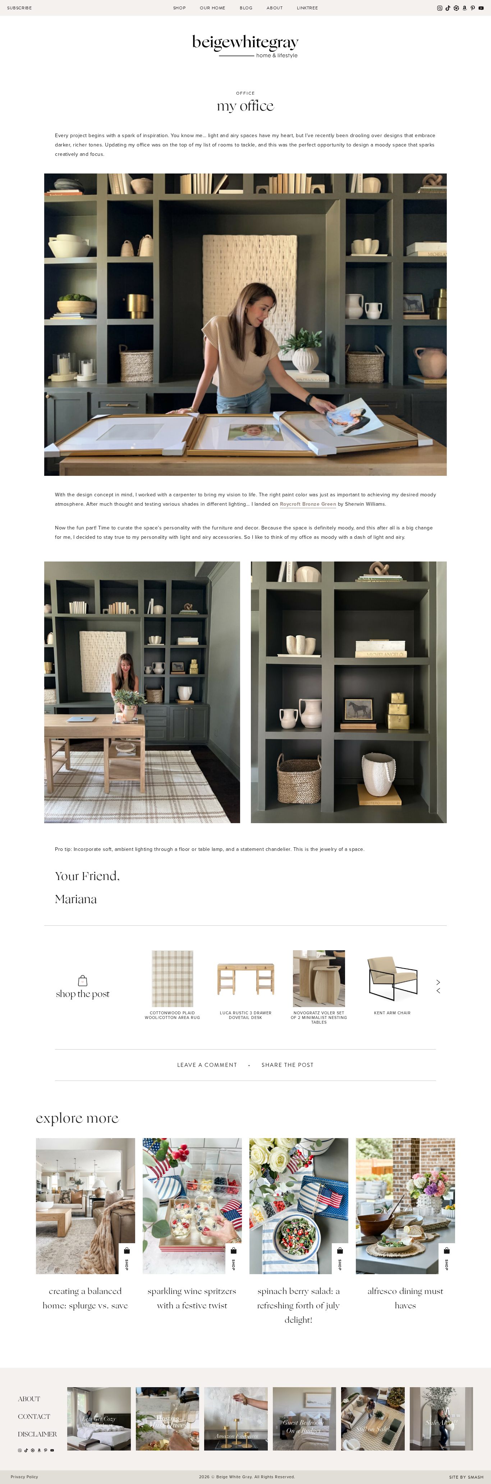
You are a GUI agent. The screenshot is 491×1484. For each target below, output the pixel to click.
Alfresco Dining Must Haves (406, 1299)
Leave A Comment (207, 1065)
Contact (34, 1417)
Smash (476, 1477)
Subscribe (19, 8)
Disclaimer (37, 1434)
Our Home (212, 8)
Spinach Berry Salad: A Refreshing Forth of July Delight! (298, 1306)
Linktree (307, 8)
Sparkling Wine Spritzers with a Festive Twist (192, 1299)
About (275, 8)
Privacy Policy (24, 1477)
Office (245, 93)
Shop (179, 8)
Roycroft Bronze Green (308, 504)
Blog (246, 8)
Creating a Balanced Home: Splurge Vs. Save (85, 1299)
